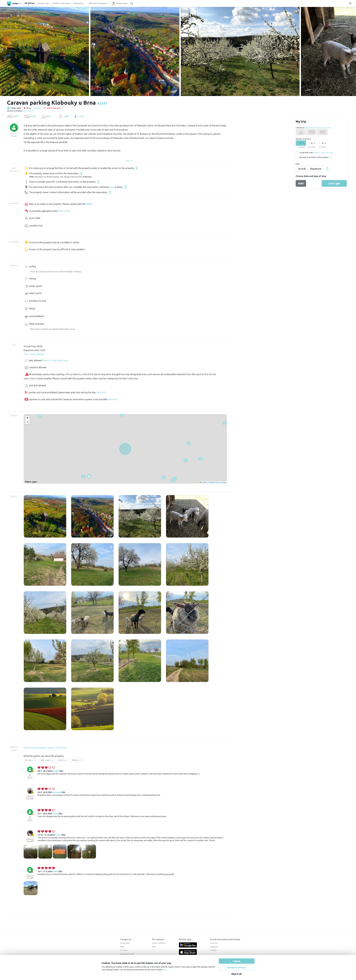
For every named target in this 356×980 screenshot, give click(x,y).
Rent (154, 946)
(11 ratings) (36, 108)
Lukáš (55, 813)
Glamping (78, 3)
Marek (14, 136)
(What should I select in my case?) (318, 128)
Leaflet (204, 482)
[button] (83, 477)
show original (28, 111)
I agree (236, 961)
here (164, 970)
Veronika (56, 792)
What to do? (64, 211)
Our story (124, 950)
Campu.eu (125, 939)
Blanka (55, 771)
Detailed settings (236, 967)
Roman (58, 835)
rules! (89, 204)
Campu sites (43, 3)
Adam (55, 871)
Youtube (213, 950)
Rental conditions (159, 943)
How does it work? (127, 954)
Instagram (214, 946)
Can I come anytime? (34, 354)
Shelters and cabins (61, 3)
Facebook (214, 943)
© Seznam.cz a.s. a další (217, 482)
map (112, 187)
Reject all (237, 974)
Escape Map (121, 3)
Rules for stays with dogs (55, 360)
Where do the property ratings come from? (45, 747)
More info (101, 392)
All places (29, 3)
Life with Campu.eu (98, 3)
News (122, 946)
